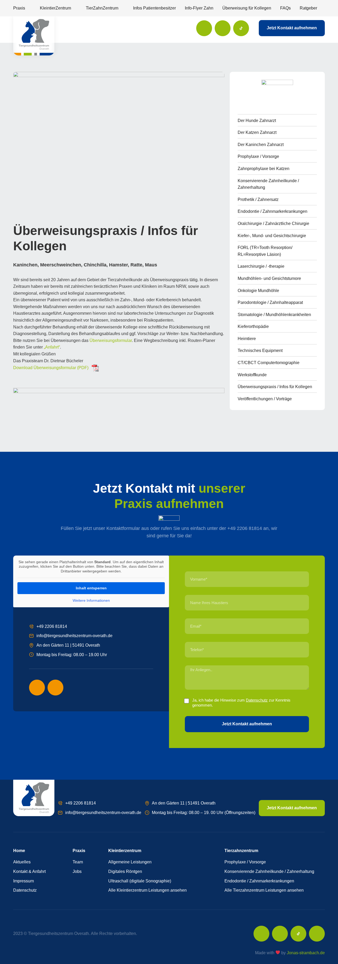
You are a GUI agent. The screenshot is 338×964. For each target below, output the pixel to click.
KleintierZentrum (55, 8)
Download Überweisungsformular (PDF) (50, 367)
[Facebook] (204, 28)
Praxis (19, 8)
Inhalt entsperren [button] (91, 588)
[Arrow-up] (317, 934)
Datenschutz (257, 700)
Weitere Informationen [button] (91, 600)
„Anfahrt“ (52, 347)
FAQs (285, 8)
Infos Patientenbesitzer (154, 8)
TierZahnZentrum (102, 8)
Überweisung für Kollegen (246, 8)
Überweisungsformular (111, 340)
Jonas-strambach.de (306, 953)
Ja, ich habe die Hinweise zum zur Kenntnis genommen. (241, 703)
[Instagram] (223, 28)
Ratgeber (308, 8)
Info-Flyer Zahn (199, 8)
